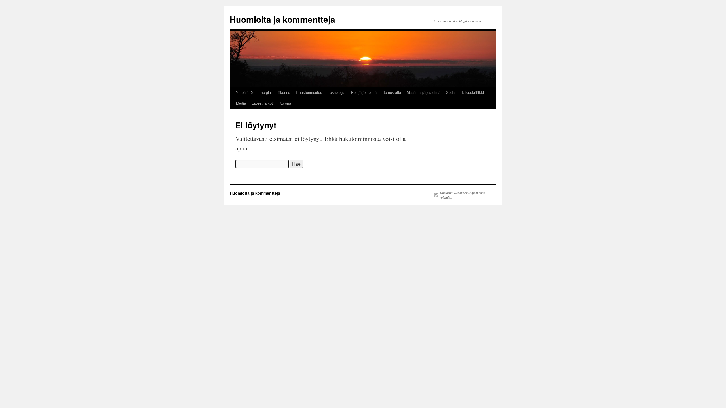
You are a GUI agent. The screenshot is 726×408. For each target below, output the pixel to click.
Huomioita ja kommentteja (282, 19)
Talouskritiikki (472, 92)
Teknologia (336, 92)
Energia (264, 92)
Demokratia (391, 92)
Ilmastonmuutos (309, 92)
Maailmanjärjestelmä (423, 92)
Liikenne (283, 92)
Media (241, 103)
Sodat (451, 92)
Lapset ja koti (263, 103)
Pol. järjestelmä (364, 92)
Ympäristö (244, 92)
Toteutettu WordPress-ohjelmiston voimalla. (462, 194)
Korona (285, 103)
